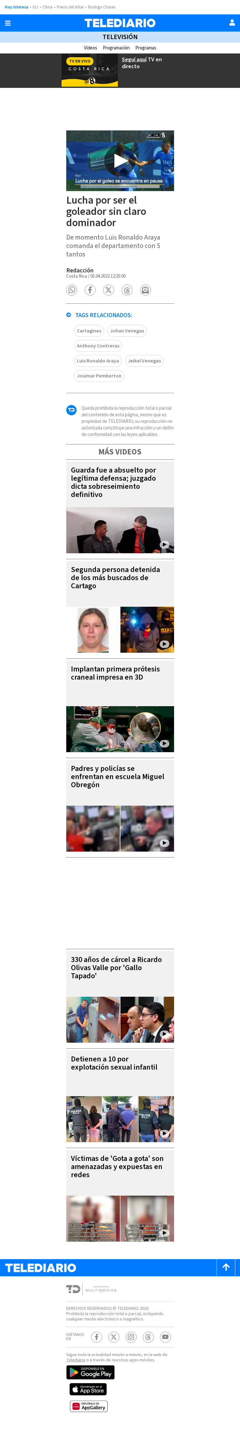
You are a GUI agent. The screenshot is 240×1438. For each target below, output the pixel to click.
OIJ (35, 7)
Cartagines (89, 330)
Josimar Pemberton (99, 375)
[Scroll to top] (226, 1267)
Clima (47, 7)
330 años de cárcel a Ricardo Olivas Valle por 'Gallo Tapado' (116, 967)
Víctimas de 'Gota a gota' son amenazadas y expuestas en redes (117, 1166)
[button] (72, 290)
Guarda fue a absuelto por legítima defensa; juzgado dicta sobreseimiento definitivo (113, 482)
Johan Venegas (127, 330)
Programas (145, 48)
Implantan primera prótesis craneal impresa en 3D (115, 673)
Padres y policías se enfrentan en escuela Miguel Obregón (117, 776)
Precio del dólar (70, 7)
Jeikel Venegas (144, 360)
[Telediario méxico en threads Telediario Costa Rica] (148, 1337)
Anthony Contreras (98, 345)
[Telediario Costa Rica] (120, 23)
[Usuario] (232, 22)
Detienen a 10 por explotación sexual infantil (114, 1063)
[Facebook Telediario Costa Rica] (96, 1337)
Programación (116, 48)
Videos (90, 48)
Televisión (120, 37)
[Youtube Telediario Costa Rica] (165, 1337)
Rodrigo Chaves (101, 7)
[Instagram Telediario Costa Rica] (131, 1337)
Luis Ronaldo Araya (98, 360)
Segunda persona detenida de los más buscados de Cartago (115, 577)
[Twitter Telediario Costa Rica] (113, 1337)
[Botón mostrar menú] (8, 23)
